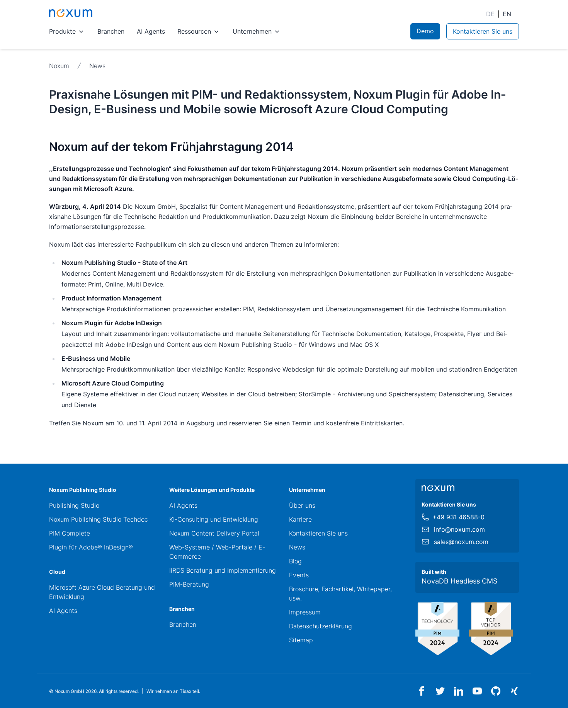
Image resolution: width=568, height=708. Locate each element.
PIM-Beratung (189, 584)
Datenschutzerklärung (320, 626)
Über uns (302, 505)
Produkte (62, 31)
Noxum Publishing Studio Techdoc (98, 519)
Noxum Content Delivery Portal (214, 533)
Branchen (110, 31)
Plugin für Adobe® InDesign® (91, 547)
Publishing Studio (74, 505)
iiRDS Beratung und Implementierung (222, 570)
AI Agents (151, 31)
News (97, 66)
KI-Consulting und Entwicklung (213, 519)
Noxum (59, 66)
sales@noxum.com (461, 542)
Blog (295, 561)
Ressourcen (194, 31)
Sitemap (301, 640)
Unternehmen (252, 31)
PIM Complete (69, 533)
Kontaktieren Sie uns (318, 533)
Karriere (300, 519)
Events (299, 575)
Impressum (305, 612)
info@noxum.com (459, 529)
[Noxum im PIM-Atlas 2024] (437, 628)
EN (507, 14)
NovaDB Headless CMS (459, 581)
